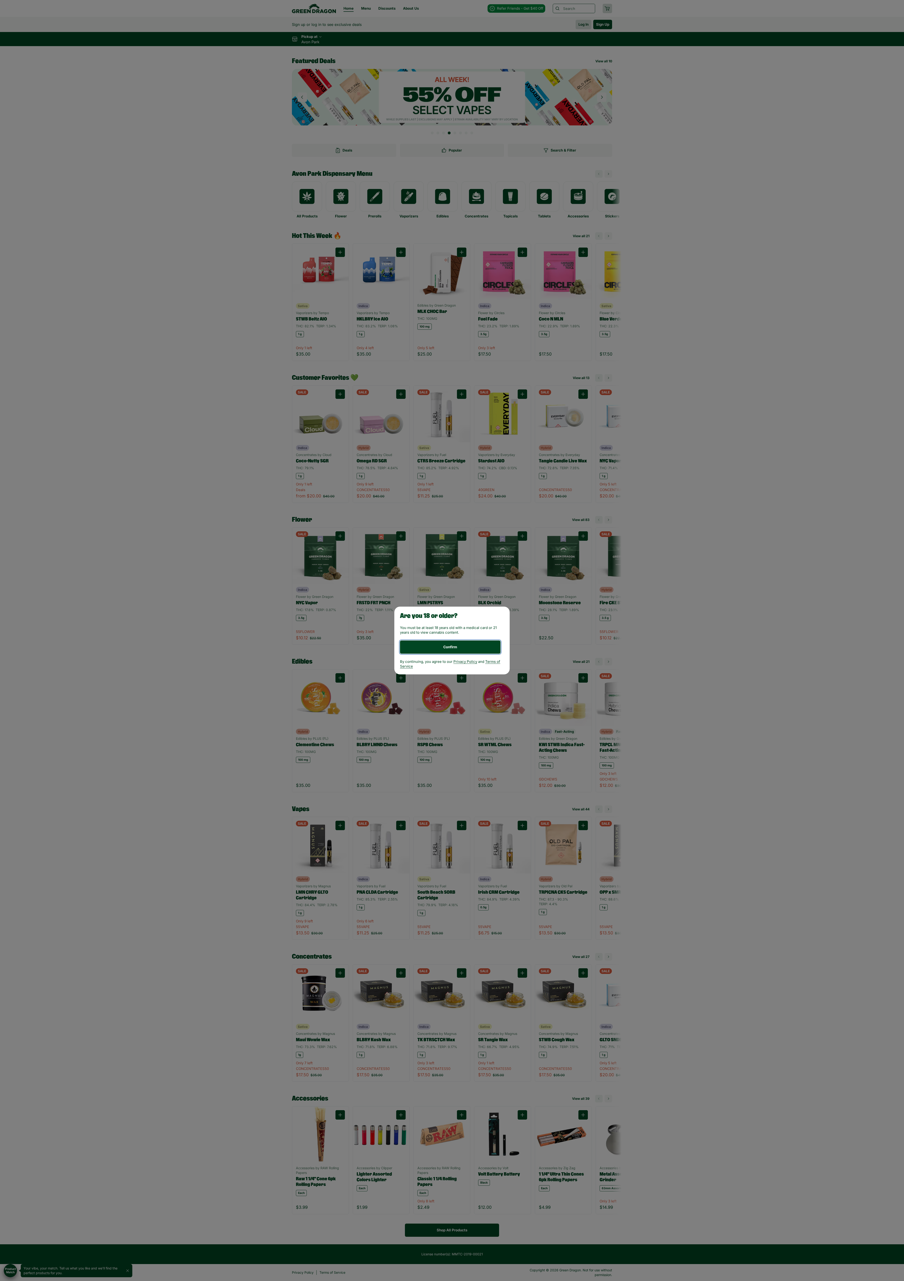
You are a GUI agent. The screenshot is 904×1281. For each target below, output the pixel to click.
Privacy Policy (465, 661)
